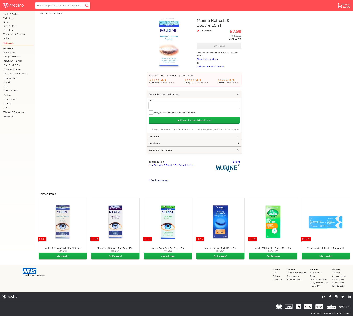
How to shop (316, 273)
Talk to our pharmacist (296, 273)
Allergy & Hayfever (11, 56)
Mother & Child (10, 90)
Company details (339, 276)
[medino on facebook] (328, 297)
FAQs (275, 273)
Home (40, 13)
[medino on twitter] (341, 297)
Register (15, 14)
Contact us (277, 279)
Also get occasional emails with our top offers (175, 112)
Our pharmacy (293, 276)
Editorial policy (338, 286)
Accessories (8, 48)
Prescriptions (9, 30)
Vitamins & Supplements (14, 112)
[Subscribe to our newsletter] (322, 297)
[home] (17, 5)
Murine (57, 13)
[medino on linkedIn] (348, 297)
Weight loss (8, 18)
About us (336, 273)
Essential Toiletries (12, 69)
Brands (6, 22)
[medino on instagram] (335, 297)
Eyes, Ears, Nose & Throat (15, 73)
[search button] (87, 5)
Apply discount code (319, 282)
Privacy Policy (207, 129)
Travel (6, 107)
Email (151, 100)
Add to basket (62, 256)
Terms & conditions (318, 279)
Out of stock (219, 45)
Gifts (5, 86)
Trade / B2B (315, 286)
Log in (6, 14)
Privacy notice (338, 279)
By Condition (9, 116)
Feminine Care (10, 78)
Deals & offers (9, 26)
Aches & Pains (9, 52)
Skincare (7, 103)
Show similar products (207, 59)
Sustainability (338, 282)
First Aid (7, 82)
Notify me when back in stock (210, 66)
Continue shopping (159, 180)
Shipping (276, 276)
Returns (313, 276)
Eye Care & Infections (184, 165)
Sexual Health (9, 99)
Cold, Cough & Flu (11, 65)
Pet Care (7, 95)
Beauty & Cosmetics (12, 61)
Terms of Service (226, 129)
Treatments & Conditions (14, 34)
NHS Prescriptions (295, 279)
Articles (6, 38)
